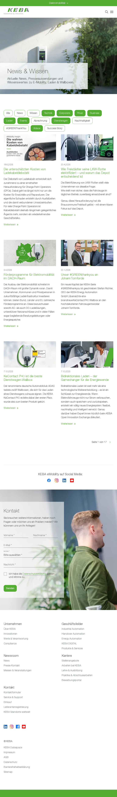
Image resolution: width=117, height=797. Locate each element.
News (20, 113)
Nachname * (39, 535)
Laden (9, 121)
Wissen (33, 113)
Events (23, 121)
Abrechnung (40, 121)
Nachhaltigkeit (82, 121)
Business (94, 113)
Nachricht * (10, 564)
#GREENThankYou (16, 128)
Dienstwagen (61, 121)
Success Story (54, 128)
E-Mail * (8, 545)
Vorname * (9, 535)
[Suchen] (106, 12)
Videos (36, 128)
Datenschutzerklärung (34, 574)
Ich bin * (6, 551)
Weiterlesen (10, 224)
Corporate (64, 113)
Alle (8, 113)
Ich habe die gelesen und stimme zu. (32, 575)
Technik (48, 113)
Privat (80, 113)
